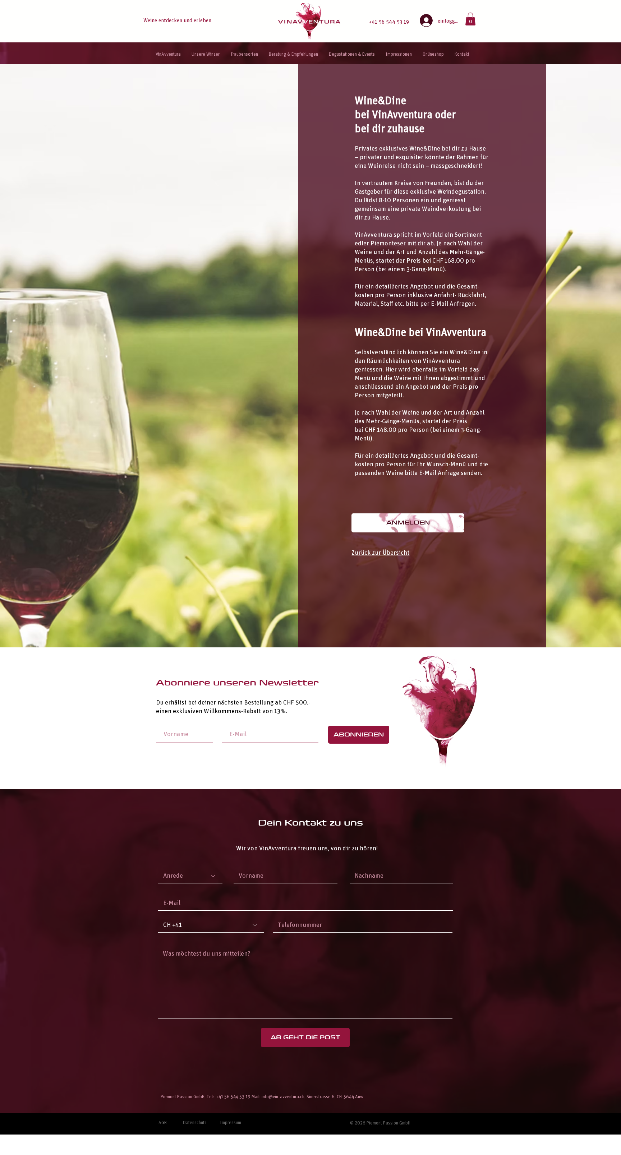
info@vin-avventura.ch (283, 1096)
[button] (470, 19)
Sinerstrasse (318, 1096)
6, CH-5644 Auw (348, 1096)
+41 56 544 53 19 (389, 21)
